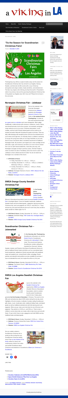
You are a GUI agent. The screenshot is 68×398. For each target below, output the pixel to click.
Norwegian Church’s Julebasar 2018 (23, 175)
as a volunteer (17, 122)
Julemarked (35, 240)
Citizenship (53, 173)
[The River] (60, 115)
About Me (13, 24)
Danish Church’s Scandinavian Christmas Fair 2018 (28, 268)
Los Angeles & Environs (15, 382)
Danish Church (28, 238)
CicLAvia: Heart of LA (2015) (16, 379)
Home (7, 24)
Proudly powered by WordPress (34, 392)
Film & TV (52, 176)
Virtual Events (53, 189)
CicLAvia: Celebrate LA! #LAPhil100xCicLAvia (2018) (23, 375)
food (37, 382)
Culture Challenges (55, 175)
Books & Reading (54, 171)
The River (53, 112)
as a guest (8, 122)
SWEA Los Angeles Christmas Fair (23, 325)
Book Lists (41, 27)
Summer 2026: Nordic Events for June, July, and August (55, 136)
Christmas (27, 382)
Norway (40, 382)
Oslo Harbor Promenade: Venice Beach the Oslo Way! (56, 156)
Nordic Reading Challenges (24, 24)
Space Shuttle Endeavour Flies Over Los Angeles (22, 377)
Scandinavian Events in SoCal (29, 27)
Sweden (19, 384)
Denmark (33, 382)
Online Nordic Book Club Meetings (14, 31)
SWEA (14, 384)
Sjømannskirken (9, 384)
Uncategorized (53, 187)
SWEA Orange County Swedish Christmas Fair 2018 (28, 219)
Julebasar (39, 110)
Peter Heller (54, 113)
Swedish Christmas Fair (32, 285)
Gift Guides (53, 178)
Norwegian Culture (55, 183)
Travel (51, 185)
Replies (23, 384)
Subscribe (54, 83)
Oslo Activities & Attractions (12, 27)
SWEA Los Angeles (39, 287)
